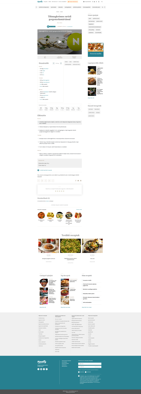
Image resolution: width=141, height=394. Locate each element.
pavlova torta (96, 18)
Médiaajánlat (64, 366)
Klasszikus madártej (42, 328)
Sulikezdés (51, 279)
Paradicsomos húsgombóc (44, 338)
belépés (47, 201)
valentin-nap (75, 61)
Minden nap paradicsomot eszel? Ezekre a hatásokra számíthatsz (52, 291)
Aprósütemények (91, 320)
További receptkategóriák (93, 345)
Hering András (92, 261)
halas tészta (97, 109)
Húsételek (90, 330)
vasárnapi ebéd (68, 64)
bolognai (98, 112)
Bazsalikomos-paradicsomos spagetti (60, 332)
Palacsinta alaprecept (72, 300)
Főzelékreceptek (91, 328)
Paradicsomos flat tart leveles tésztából (61, 329)
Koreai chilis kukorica (76, 328)
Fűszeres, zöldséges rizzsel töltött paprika (61, 339)
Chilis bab (40, 334)
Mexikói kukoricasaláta (76, 347)
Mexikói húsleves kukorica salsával (78, 343)
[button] (59, 41)
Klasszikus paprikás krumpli (60, 341)
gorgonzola (45, 95)
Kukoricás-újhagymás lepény (77, 337)
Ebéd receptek (91, 318)
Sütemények (90, 322)
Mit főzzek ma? (55, 1)
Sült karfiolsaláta (87, 302)
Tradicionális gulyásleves (73, 290)
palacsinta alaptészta (72, 297)
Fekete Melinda (48, 261)
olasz (70, 61)
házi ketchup (91, 21)
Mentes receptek (91, 324)
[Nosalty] (40, 2)
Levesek (89, 334)
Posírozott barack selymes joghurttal (89, 284)
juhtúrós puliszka (77, 7)
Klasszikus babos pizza (88, 293)
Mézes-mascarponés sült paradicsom (60, 324)
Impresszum (64, 364)
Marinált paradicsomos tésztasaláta (62, 336)
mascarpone (46, 82)
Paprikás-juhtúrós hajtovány (60, 347)
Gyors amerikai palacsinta (73, 281)
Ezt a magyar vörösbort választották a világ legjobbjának (100, 91)
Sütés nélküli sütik (91, 326)
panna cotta (99, 21)
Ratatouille (57, 351)
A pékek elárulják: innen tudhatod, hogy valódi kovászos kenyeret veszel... (100, 82)
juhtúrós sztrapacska (44, 7)
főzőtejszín (46, 91)
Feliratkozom (97, 366)
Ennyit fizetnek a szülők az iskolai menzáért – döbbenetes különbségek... (52, 300)
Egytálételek (90, 332)
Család (98, 66)
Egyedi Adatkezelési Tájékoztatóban (86, 382)
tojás (43, 70)
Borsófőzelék (41, 332)
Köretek (89, 341)
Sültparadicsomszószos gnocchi (61, 334)
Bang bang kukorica (75, 322)
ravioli (61, 11)
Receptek (45, 1)
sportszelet (53, 7)
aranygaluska (68, 7)
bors (41, 86)
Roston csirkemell (42, 341)
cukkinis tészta (91, 112)
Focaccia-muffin (87, 280)
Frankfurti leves (41, 318)
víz (43, 72)
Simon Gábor (59, 22)
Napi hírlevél (82, 371)
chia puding (91, 29)
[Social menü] (94, 1)
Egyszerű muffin (42, 320)
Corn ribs (73, 332)
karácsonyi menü (76, 64)
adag (58, 63)
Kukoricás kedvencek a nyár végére (78, 316)
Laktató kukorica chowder (77, 330)
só (43, 74)
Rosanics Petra (70, 262)
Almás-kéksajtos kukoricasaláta (78, 345)
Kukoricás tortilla (75, 339)
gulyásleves (72, 288)
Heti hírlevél (89, 371)
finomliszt (46, 68)
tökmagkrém (46, 80)
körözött (98, 29)
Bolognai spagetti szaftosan (48, 258)
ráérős (66, 61)
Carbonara (41, 345)
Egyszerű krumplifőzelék (43, 326)
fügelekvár (91, 24)
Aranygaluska (41, 322)
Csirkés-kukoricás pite (76, 341)
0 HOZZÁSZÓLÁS (69, 26)
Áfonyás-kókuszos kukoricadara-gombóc (91, 298)
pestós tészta (91, 115)
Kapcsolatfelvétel (65, 363)
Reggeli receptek (91, 343)
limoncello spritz (96, 7)
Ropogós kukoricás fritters (77, 320)
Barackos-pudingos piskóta (90, 289)
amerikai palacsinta (73, 279)
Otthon (98, 88)
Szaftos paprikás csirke (59, 343)
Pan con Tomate (58, 319)
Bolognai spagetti (42, 336)
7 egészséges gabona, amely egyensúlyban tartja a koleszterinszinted (100, 71)
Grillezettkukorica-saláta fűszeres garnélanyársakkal (78, 335)
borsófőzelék (98, 32)
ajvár (90, 18)
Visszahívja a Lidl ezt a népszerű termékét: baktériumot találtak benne (52, 282)
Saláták (89, 340)
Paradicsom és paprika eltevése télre (62, 321)
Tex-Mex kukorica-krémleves (77, 326)
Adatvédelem (64, 362)
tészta (57, 11)
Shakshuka (57, 349)
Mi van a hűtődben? (62, 1)
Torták (89, 336)
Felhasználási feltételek (66, 360)
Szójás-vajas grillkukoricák (77, 324)
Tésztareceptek (91, 338)
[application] (59, 41)
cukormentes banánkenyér (95, 27)
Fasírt (40, 330)
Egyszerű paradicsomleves (44, 324)
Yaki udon (92, 258)
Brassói (40, 340)
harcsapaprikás (86, 7)
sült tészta (91, 109)
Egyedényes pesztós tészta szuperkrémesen (70, 259)
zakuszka (60, 7)
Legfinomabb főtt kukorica (77, 318)
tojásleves (91, 32)
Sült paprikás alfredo (59, 345)
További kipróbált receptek (46, 170)
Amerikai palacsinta (42, 343)
